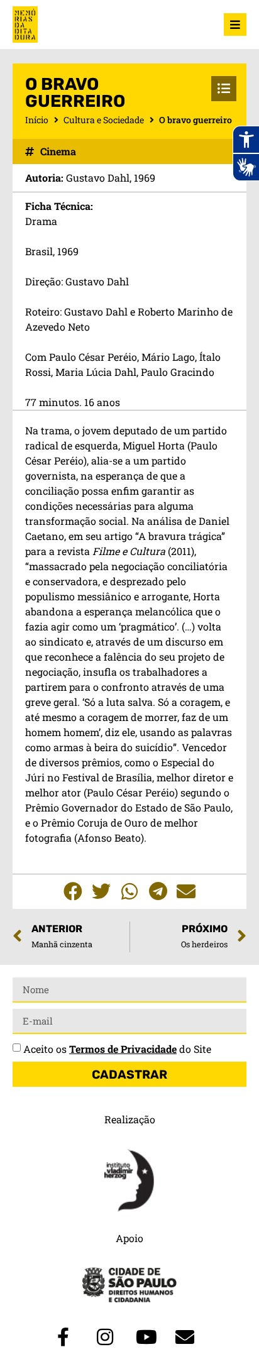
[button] (73, 892)
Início (36, 120)
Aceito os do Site (117, 1048)
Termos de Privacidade (123, 1048)
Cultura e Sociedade (103, 120)
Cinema (58, 151)
